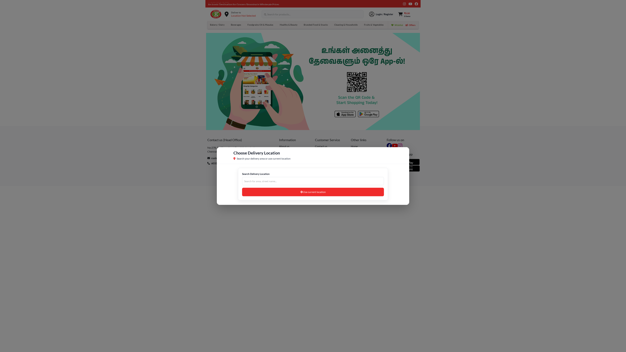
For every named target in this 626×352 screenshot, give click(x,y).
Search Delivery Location (256, 173)
